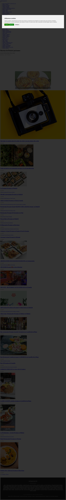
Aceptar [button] (6, 24)
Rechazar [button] (11, 24)
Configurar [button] (17, 24)
